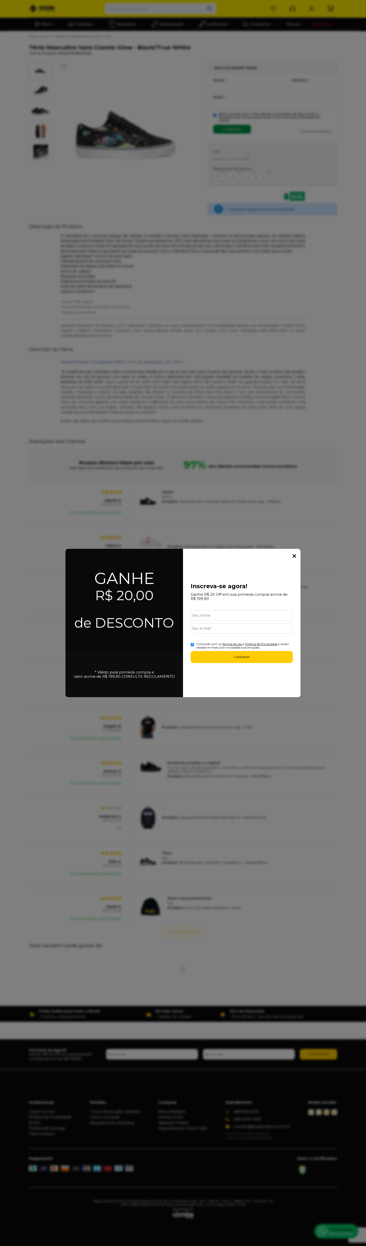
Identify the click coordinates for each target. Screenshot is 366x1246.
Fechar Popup (294, 556)
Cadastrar (242, 657)
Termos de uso (232, 644)
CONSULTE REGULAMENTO (148, 676)
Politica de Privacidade (261, 644)
